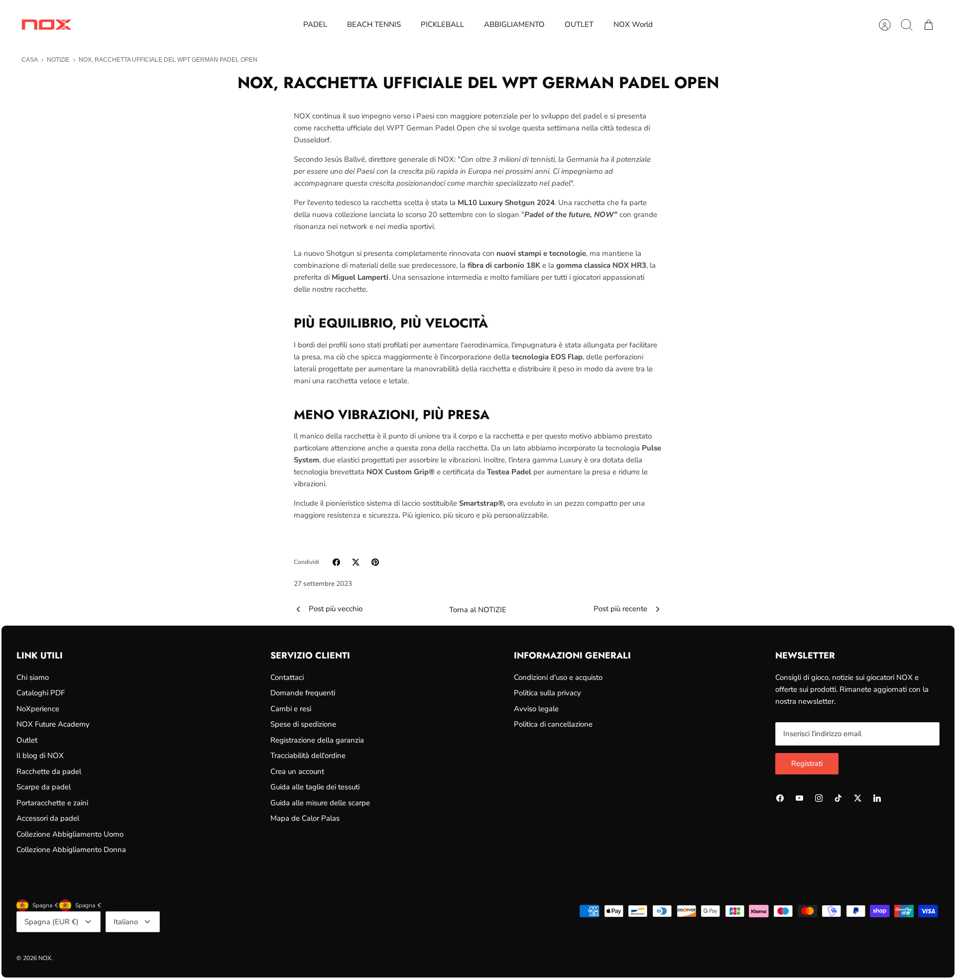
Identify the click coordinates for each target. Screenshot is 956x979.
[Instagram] (819, 798)
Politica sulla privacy (547, 693)
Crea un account (297, 771)
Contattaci (287, 677)
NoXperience (37, 709)
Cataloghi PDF (40, 693)
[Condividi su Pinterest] (375, 562)
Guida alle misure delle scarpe (320, 803)
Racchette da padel (48, 771)
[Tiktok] (838, 798)
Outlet (26, 740)
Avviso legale (536, 709)
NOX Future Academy (53, 724)
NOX (44, 958)
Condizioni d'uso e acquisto (558, 677)
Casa (29, 59)
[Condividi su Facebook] (336, 562)
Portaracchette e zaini (52, 803)
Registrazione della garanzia (317, 740)
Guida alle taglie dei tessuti (314, 787)
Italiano (126, 922)
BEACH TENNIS (374, 24)
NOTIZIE (58, 59)
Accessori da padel (47, 818)
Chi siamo (32, 677)
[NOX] (46, 24)
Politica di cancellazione (553, 724)
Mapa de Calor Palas (305, 818)
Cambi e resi (290, 709)
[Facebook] (780, 798)
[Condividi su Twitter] (355, 562)
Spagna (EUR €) (51, 922)
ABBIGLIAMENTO (514, 24)
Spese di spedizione (303, 724)
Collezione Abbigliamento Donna (71, 850)
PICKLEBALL (442, 24)
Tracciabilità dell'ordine (308, 756)
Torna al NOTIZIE (477, 610)
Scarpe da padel (43, 787)
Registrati (807, 763)
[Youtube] (799, 798)
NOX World (633, 24)
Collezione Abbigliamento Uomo (69, 834)
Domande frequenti (302, 693)
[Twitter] (857, 798)
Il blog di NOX (40, 756)
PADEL (315, 24)
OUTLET (579, 24)
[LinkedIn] (877, 798)
